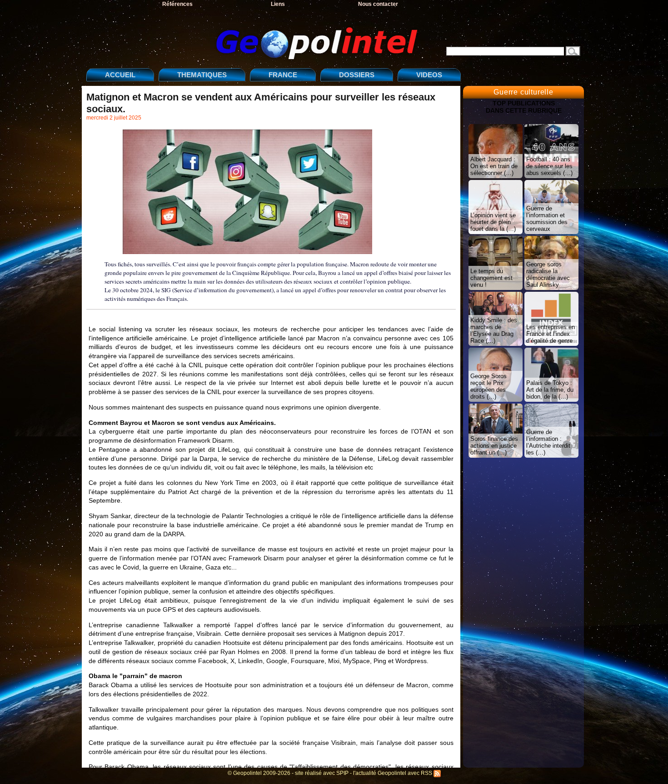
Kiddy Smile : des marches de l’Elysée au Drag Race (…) (493, 330)
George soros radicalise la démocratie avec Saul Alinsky (548, 274)
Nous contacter (378, 4)
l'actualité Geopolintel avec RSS (393, 773)
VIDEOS (429, 75)
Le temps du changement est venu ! (491, 278)
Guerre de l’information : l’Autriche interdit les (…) (548, 442)
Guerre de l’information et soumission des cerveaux (547, 218)
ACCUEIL (120, 75)
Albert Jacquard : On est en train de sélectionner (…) (494, 166)
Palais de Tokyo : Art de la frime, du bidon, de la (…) (549, 390)
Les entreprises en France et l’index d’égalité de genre (550, 334)
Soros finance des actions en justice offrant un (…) (494, 445)
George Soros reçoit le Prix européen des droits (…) (488, 386)
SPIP (342, 773)
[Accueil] (254, 35)
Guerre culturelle (523, 92)
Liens (278, 4)
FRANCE (283, 75)
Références (177, 4)
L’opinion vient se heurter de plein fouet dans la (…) (493, 222)
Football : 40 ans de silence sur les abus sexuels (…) (549, 166)
